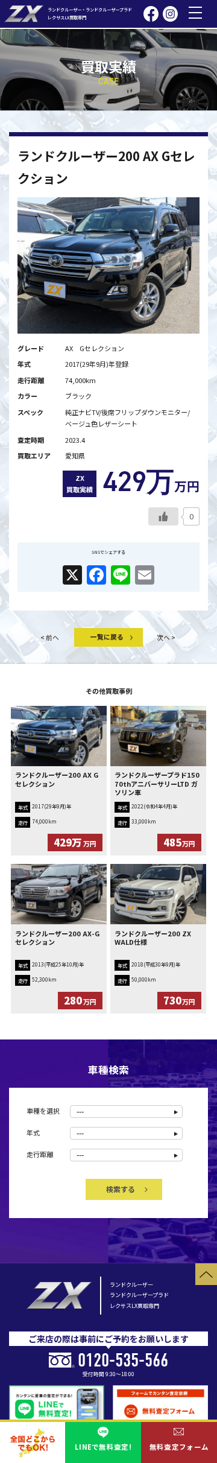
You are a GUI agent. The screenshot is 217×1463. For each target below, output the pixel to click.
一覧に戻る (107, 636)
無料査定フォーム (179, 1447)
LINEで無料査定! (103, 1447)
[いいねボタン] (163, 516)
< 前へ (49, 637)
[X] (72, 575)
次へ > (166, 637)
